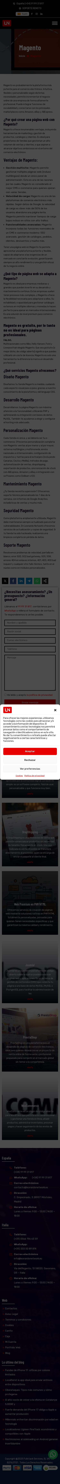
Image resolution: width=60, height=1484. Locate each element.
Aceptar (30, 751)
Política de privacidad (34, 776)
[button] (55, 710)
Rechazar (30, 760)
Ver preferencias (30, 768)
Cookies (19, 776)
